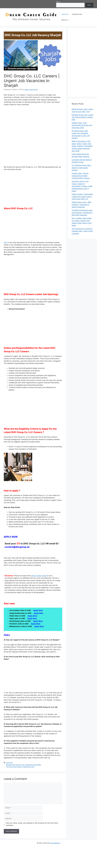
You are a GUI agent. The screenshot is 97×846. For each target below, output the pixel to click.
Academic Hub (77, 14)
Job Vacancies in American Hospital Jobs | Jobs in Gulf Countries (82, 231)
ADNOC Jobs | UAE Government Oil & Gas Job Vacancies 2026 (82, 125)
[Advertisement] (33, 121)
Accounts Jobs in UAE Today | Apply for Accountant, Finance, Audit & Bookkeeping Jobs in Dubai (82, 186)
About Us (64, 20)
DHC (5, 242)
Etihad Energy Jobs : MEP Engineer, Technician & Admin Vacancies (81, 204)
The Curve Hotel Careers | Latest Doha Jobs (20, 766)
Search (58, 2)
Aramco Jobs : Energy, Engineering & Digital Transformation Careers (81, 175)
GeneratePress (55, 843)
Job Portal (64, 14)
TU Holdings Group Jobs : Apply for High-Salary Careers (81, 167)
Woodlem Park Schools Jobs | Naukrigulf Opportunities (23, 765)
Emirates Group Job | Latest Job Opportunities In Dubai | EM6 (82, 117)
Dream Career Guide (39, 576)
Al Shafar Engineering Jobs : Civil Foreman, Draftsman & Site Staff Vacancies (82, 212)
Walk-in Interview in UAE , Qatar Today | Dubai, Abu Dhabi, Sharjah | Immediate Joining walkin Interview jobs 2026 (82, 146)
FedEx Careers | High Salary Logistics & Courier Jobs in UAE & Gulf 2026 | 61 (82, 196)
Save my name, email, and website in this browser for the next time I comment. (32, 824)
